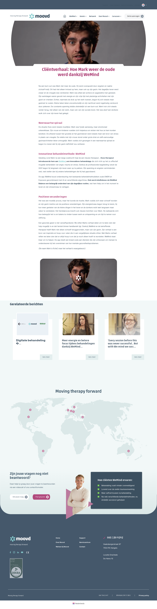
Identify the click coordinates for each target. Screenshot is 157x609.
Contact (137, 5)
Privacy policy (144, 595)
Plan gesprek (40, 497)
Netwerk (92, 16)
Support (105, 5)
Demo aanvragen (133, 16)
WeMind (72, 16)
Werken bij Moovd (62, 547)
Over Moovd (103, 16)
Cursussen (116, 16)
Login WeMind (115, 5)
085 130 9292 (115, 537)
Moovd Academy (127, 5)
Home (58, 538)
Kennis (82, 16)
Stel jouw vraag (18, 497)
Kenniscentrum (84, 542)
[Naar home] (65, 16)
